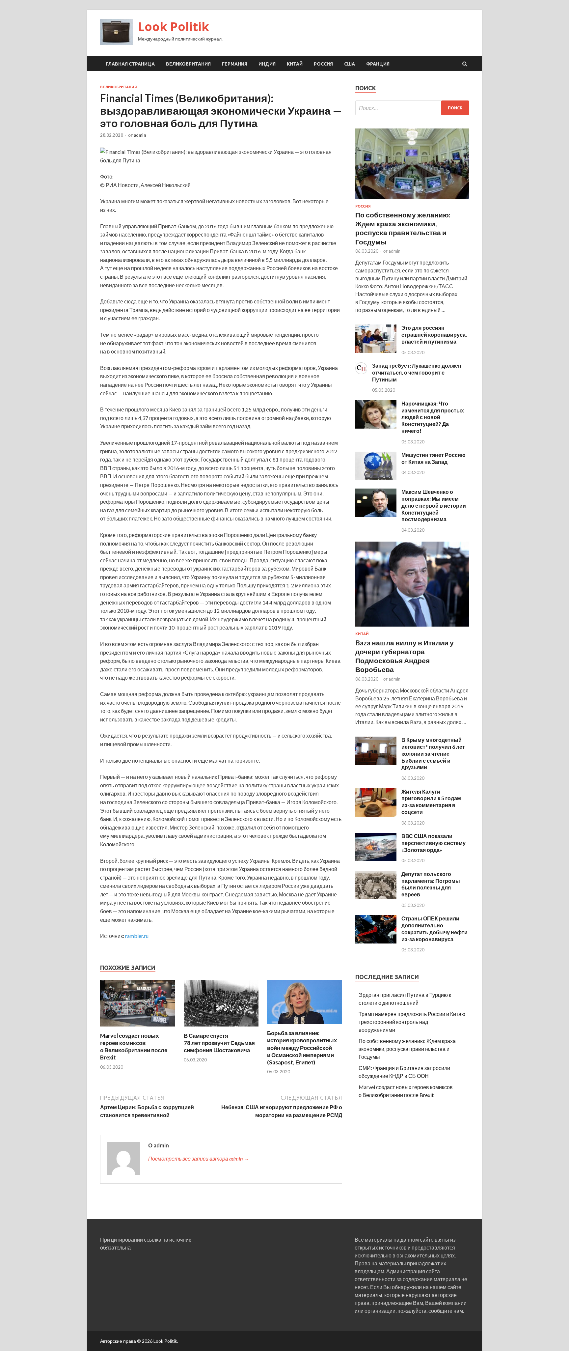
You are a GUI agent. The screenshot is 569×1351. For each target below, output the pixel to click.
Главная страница (130, 64)
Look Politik (173, 26)
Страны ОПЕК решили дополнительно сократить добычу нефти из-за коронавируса (434, 928)
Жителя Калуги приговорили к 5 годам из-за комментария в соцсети (431, 801)
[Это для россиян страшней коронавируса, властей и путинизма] (375, 351)
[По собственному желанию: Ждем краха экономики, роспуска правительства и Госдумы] (412, 200)
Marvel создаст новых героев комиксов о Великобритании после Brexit (133, 1046)
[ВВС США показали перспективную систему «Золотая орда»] (375, 859)
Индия (267, 64)
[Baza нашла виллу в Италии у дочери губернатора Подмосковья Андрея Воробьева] (412, 628)
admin (140, 135)
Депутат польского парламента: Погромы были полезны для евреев (430, 884)
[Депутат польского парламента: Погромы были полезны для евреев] (375, 897)
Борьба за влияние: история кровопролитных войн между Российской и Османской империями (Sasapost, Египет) (302, 1047)
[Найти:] (412, 107)
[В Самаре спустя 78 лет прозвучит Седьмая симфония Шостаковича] (221, 1028)
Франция (378, 64)
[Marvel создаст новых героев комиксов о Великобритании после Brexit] (137, 1028)
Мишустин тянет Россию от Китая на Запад (433, 458)
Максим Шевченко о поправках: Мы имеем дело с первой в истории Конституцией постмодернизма (433, 505)
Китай (295, 64)
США (349, 64)
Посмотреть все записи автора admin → (198, 1158)
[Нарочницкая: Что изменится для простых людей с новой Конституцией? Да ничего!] (375, 426)
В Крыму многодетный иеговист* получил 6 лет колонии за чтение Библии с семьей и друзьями (433, 753)
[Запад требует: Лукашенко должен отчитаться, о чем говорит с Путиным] (361, 372)
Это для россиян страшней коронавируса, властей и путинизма (434, 334)
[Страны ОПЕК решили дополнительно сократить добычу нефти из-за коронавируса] (375, 941)
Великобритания (188, 64)
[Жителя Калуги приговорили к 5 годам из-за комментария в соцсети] (375, 814)
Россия (323, 64)
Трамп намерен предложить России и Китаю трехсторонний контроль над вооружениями (412, 1022)
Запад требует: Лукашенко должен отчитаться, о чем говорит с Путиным (416, 372)
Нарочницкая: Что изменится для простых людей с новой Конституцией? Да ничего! (432, 417)
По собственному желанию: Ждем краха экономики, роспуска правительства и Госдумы (407, 1049)
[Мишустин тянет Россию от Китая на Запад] (375, 478)
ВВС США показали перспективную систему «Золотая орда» (433, 843)
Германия (234, 64)
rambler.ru (137, 936)
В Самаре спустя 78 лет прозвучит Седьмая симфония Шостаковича (219, 1043)
